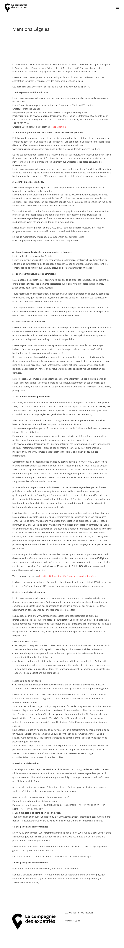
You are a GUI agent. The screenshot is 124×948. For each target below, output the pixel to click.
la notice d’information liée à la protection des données (67, 576)
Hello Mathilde (58, 126)
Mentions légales (72, 920)
